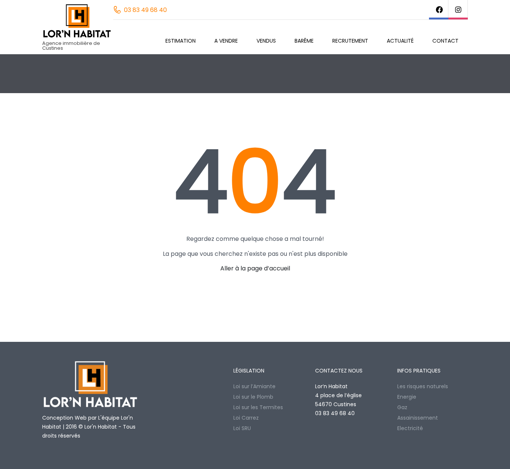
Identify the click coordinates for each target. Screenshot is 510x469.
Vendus (266, 41)
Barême (304, 41)
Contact (445, 41)
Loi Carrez (246, 418)
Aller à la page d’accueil (255, 268)
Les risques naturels (422, 386)
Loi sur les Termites (258, 407)
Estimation (180, 41)
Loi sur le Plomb (253, 397)
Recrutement (350, 41)
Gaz (402, 407)
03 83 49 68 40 (145, 10)
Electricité (410, 428)
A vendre (226, 41)
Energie (406, 397)
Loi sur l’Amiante (254, 386)
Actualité (400, 41)
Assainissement (417, 418)
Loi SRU (242, 428)
